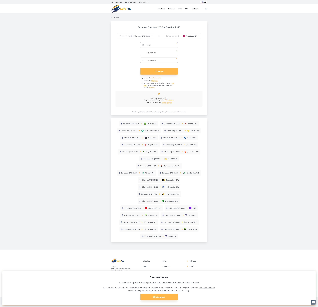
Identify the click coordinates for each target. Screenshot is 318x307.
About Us (171, 9)
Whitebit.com (169, 100)
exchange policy (156, 78)
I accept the (152, 78)
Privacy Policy (166, 112)
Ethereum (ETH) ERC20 (142, 36)
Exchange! (159, 71)
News (180, 9)
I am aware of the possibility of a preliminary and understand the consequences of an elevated (159, 85)
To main (116, 17)
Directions (161, 9)
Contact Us (195, 9)
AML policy (154, 80)
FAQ (186, 9)
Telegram (193, 261)
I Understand (159, 297)
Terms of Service (177, 112)
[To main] (121, 8)
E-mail (192, 266)
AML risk (152, 87)
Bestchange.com (167, 103)
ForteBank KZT (191, 36)
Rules (164, 261)
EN (205, 2)
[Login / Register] (206, 8)
